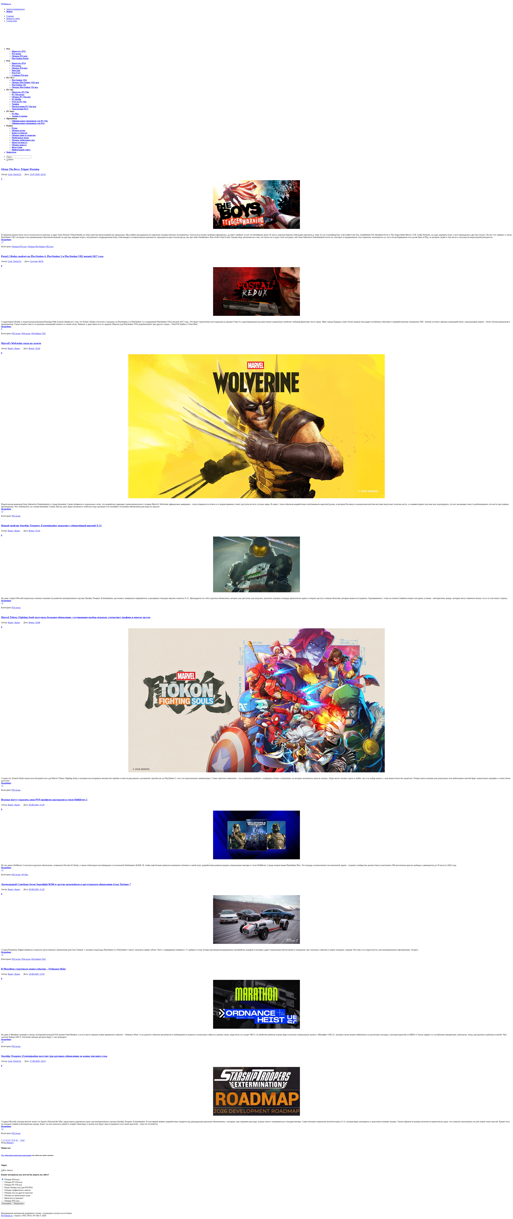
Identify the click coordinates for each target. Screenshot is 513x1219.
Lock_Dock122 (14, 174)
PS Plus (25, 874)
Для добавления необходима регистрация (16, 1155)
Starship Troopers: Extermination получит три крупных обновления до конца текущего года (54, 1056)
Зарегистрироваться (15, 9)
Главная (10, 16)
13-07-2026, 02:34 (38, 174)
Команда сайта (13, 18)
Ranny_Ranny (14, 348)
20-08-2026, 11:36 (36, 805)
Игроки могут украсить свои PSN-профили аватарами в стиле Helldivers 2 (44, 799)
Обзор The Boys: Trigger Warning (20, 169)
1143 (22, 1140)
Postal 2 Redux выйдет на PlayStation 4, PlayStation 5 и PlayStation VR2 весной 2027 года (52, 256)
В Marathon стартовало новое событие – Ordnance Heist (33, 968)
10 (16, 1140)
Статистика (11, 21)
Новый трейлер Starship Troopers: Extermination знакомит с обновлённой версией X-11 (51, 525)
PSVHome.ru (6, 4)
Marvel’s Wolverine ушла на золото (21, 343)
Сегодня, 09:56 (36, 261)
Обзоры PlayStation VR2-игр (40, 246)
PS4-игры (26, 333)
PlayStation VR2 (38, 333)
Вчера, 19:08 (34, 622)
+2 (2, 1042)
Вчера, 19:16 (34, 531)
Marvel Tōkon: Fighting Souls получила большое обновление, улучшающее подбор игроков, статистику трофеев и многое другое (75, 617)
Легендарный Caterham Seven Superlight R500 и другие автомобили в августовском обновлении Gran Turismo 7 (66, 884)
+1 (2, 511)
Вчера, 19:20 (34, 348)
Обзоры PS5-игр (19, 246)
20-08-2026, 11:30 (36, 889)
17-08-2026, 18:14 (38, 1061)
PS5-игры (16, 333)
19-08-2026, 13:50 (36, 974)
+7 (2, 242)
